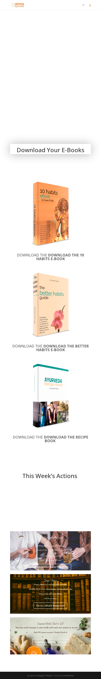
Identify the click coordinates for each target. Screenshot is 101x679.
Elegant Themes (45, 675)
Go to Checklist (23, 498)
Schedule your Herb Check (50, 642)
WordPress (69, 675)
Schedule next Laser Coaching (50, 567)
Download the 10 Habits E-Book (60, 256)
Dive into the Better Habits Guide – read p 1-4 (47, 521)
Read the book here (25, 526)
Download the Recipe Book (66, 439)
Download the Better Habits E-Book (62, 348)
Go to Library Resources (50, 605)
